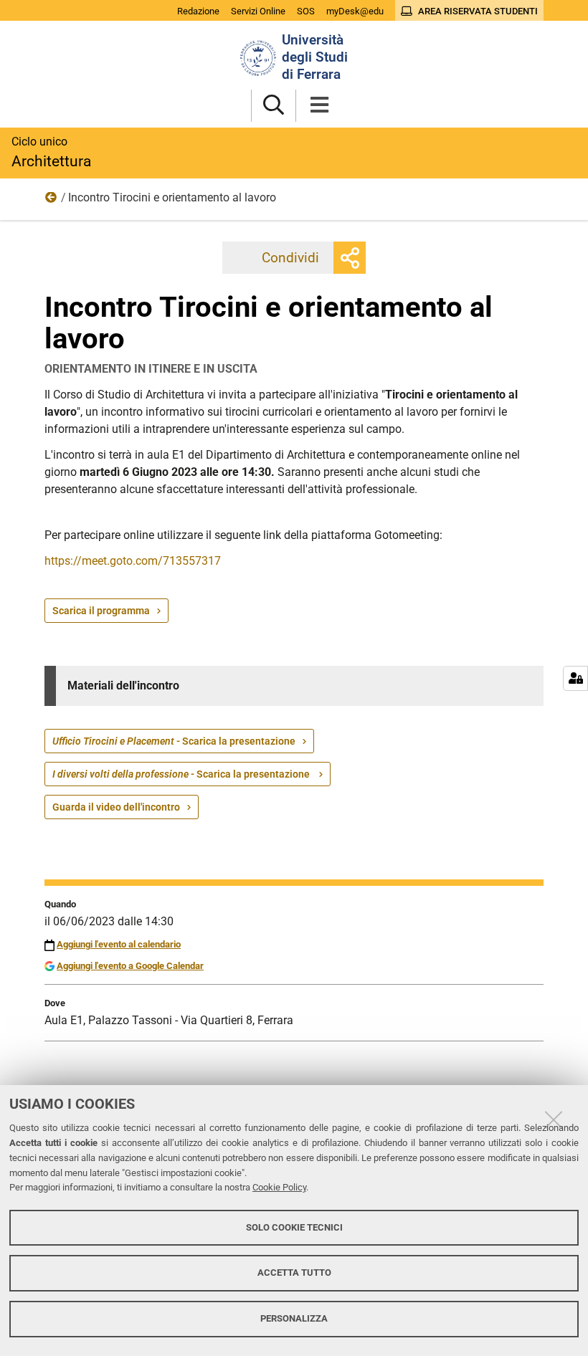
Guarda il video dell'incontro (116, 807)
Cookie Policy (279, 1187)
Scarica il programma (101, 610)
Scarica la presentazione (182, 774)
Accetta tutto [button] (294, 1272)
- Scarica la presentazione (173, 741)
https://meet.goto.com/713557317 (132, 561)
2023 (51, 200)
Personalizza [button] (294, 1318)
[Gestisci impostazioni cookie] (575, 678)
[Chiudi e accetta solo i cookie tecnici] (553, 1119)
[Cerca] (273, 106)
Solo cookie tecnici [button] (294, 1227)
